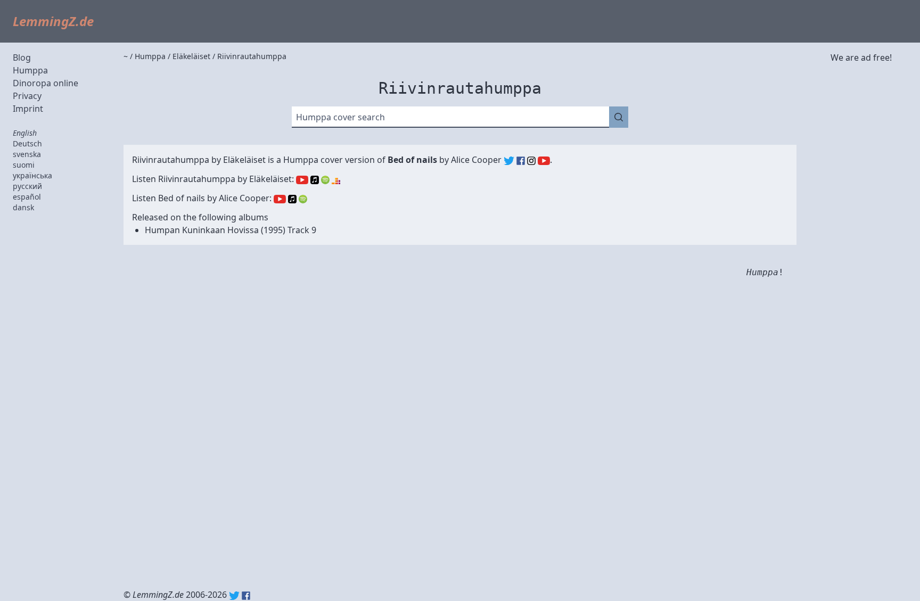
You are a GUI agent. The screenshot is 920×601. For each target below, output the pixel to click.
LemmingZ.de (53, 21)
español (27, 197)
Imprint (28, 108)
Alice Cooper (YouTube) (544, 161)
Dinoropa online (45, 83)
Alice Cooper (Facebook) (520, 161)
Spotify (325, 180)
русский (27, 186)
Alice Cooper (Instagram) (531, 161)
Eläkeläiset (244, 160)
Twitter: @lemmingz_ (234, 595)
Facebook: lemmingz (246, 595)
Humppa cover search (340, 117)
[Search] (618, 117)
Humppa (30, 70)
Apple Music (314, 180)
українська (32, 175)
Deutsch (27, 143)
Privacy (27, 96)
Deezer (336, 180)
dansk (23, 207)
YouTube (302, 180)
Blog (22, 57)
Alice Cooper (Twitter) (509, 161)
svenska (27, 154)
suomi (24, 165)
